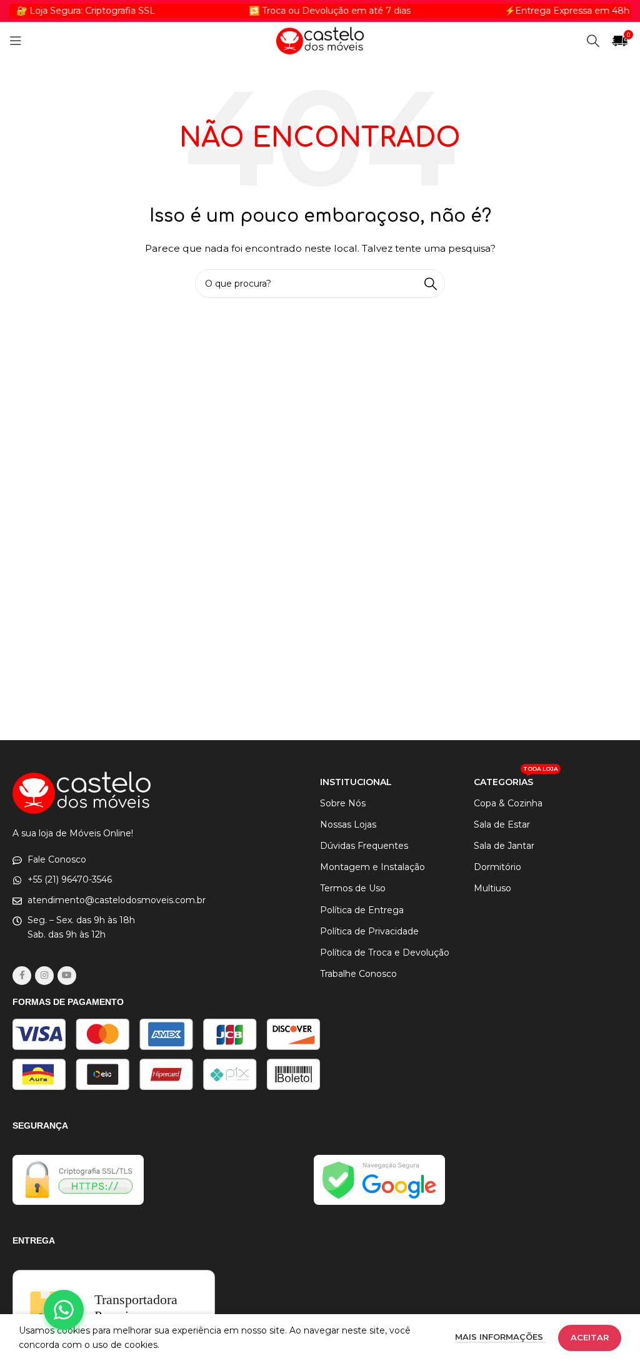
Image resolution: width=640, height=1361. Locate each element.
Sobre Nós (343, 803)
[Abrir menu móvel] (15, 40)
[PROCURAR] (430, 283)
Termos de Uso (353, 888)
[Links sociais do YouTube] (67, 975)
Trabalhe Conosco (358, 973)
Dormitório (497, 867)
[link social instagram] (44, 975)
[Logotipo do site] (320, 40)
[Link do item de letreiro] (313, 10)
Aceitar (590, 1337)
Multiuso (492, 888)
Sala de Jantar (504, 845)
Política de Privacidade (369, 931)
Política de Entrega (362, 910)
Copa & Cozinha (508, 803)
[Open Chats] (64, 1310)
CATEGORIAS (516, 779)
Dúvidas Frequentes (364, 845)
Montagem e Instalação (372, 867)
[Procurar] (593, 40)
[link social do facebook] (21, 975)
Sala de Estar (502, 824)
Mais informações (500, 1337)
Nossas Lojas (348, 824)
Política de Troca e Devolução (384, 952)
